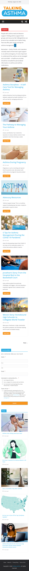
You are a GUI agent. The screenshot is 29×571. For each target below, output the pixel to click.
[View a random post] (26, 21)
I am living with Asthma (9, 380)
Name (3, 357)
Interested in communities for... (10, 378)
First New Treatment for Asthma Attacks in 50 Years (14, 461)
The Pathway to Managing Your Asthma (14, 125)
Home (5, 562)
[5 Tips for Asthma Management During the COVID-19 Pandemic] (14, 223)
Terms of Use (5, 388)
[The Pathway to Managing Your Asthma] (14, 115)
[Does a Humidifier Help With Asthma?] (14, 477)
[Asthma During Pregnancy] (14, 152)
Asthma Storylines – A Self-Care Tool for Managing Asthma (14, 87)
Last (2, 367)
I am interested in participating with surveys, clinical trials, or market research (13, 384)
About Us (9, 562)
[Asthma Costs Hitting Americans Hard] (14, 423)
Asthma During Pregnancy (14, 162)
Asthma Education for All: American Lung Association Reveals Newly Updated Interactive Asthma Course (13, 545)
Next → (25, 343)
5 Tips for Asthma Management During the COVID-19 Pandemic (13, 235)
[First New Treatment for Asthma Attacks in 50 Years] (14, 449)
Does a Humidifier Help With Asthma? (12, 488)
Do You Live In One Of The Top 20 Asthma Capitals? (13, 516)
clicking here (6, 398)
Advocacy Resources (12, 197)
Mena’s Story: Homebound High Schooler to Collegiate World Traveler (14, 317)
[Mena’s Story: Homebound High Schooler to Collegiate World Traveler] (14, 305)
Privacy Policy (15, 562)
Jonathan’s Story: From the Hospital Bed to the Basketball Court (14, 275)
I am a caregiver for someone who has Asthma (14, 382)
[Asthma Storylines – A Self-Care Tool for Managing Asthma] (14, 75)
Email (3, 371)
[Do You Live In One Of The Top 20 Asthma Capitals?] (14, 504)
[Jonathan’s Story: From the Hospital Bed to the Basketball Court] (14, 263)
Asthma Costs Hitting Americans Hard (12, 433)
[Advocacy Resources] (14, 187)
